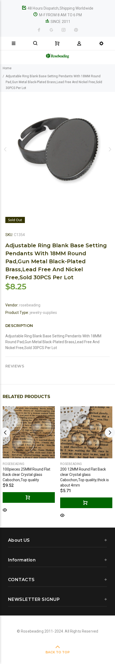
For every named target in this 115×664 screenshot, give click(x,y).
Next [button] (110, 149)
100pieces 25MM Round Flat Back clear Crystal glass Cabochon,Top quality (26, 474)
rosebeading (29, 305)
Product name (45, 643)
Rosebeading (13, 464)
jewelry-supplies (43, 312)
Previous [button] (5, 149)
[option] (57, 149)
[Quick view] (4, 509)
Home (7, 68)
